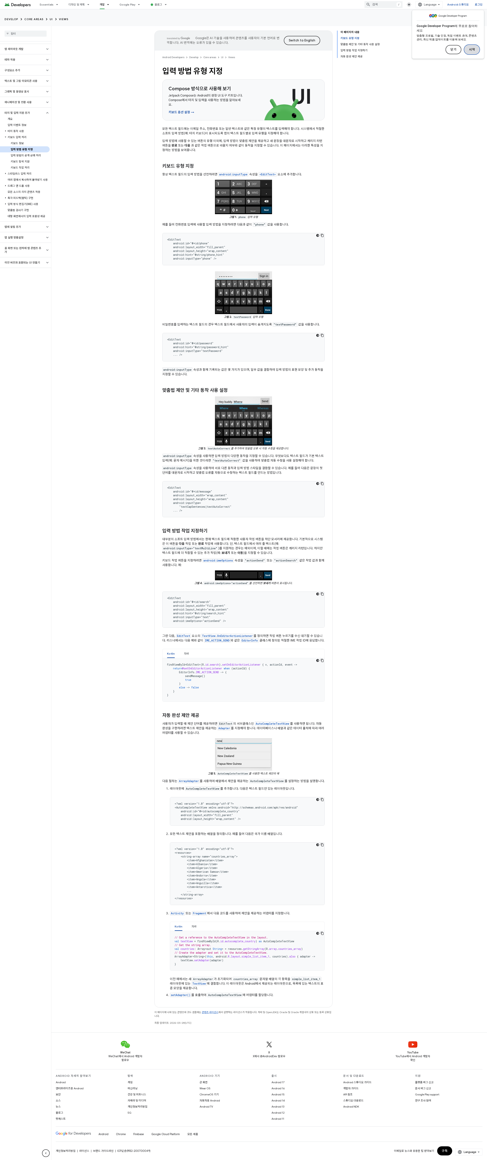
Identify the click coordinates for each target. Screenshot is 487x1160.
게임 (130, 1082)
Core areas (34, 19)
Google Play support (427, 1094)
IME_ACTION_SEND (217, 640)
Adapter (224, 728)
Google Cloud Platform (165, 1134)
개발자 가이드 (351, 1088)
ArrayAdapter (189, 781)
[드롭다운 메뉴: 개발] (110, 4)
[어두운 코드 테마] (317, 235)
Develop (11, 19)
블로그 (158, 4)
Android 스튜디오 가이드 (357, 1082)
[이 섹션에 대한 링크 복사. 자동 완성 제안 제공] (203, 715)
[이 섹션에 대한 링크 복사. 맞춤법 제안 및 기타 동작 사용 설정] (231, 390)
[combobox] (383, 4)
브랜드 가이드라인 (103, 1150)
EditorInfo (250, 640)
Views (63, 19)
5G (129, 1112)
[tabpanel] (243, 680)
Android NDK (351, 1106)
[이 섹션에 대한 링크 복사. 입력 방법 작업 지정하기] (211, 531)
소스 (58, 1100)
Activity (177, 913)
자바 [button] (186, 653)
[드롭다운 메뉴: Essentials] (59, 4)
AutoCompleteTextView (272, 723)
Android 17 (278, 1082)
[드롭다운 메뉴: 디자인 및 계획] (90, 4)
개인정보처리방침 (137, 1106)
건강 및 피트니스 (137, 1094)
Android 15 (278, 1094)
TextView (199, 983)
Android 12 (278, 1112)
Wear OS (205, 1088)
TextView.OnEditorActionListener (227, 636)
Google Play (127, 4)
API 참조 (348, 1094)
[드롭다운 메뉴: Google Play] (140, 4)
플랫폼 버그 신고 (424, 1082)
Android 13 (277, 1106)
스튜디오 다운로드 (353, 1100)
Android (61, 1082)
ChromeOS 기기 (209, 1094)
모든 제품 (192, 1134)
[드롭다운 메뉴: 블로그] (167, 4)
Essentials (47, 4)
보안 (58, 1094)
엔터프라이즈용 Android (70, 1088)
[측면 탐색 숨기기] (46, 1153)
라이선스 (84, 1150)
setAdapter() (180, 995)
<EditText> (267, 174)
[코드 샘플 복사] (322, 235)
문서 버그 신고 (423, 1088)
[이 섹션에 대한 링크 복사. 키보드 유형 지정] (197, 166)
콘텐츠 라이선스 (210, 1012)
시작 (472, 49)
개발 (102, 4)
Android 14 (278, 1100)
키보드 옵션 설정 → (181, 112)
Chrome (121, 1134)
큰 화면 (204, 1082)
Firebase (138, 1134)
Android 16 (278, 1088)
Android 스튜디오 (458, 4)
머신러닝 (133, 1088)
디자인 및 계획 (76, 4)
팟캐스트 (61, 1118)
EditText (183, 636)
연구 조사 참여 (423, 1100)
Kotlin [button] (171, 653)
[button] (22, 49)
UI (51, 19)
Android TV (206, 1106)
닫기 (453, 49)
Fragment (199, 913)
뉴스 (58, 1106)
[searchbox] (26, 34)
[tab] (170, 653)
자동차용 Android (210, 1100)
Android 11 (277, 1118)
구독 (445, 1151)
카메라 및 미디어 (137, 1100)
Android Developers (173, 57)
